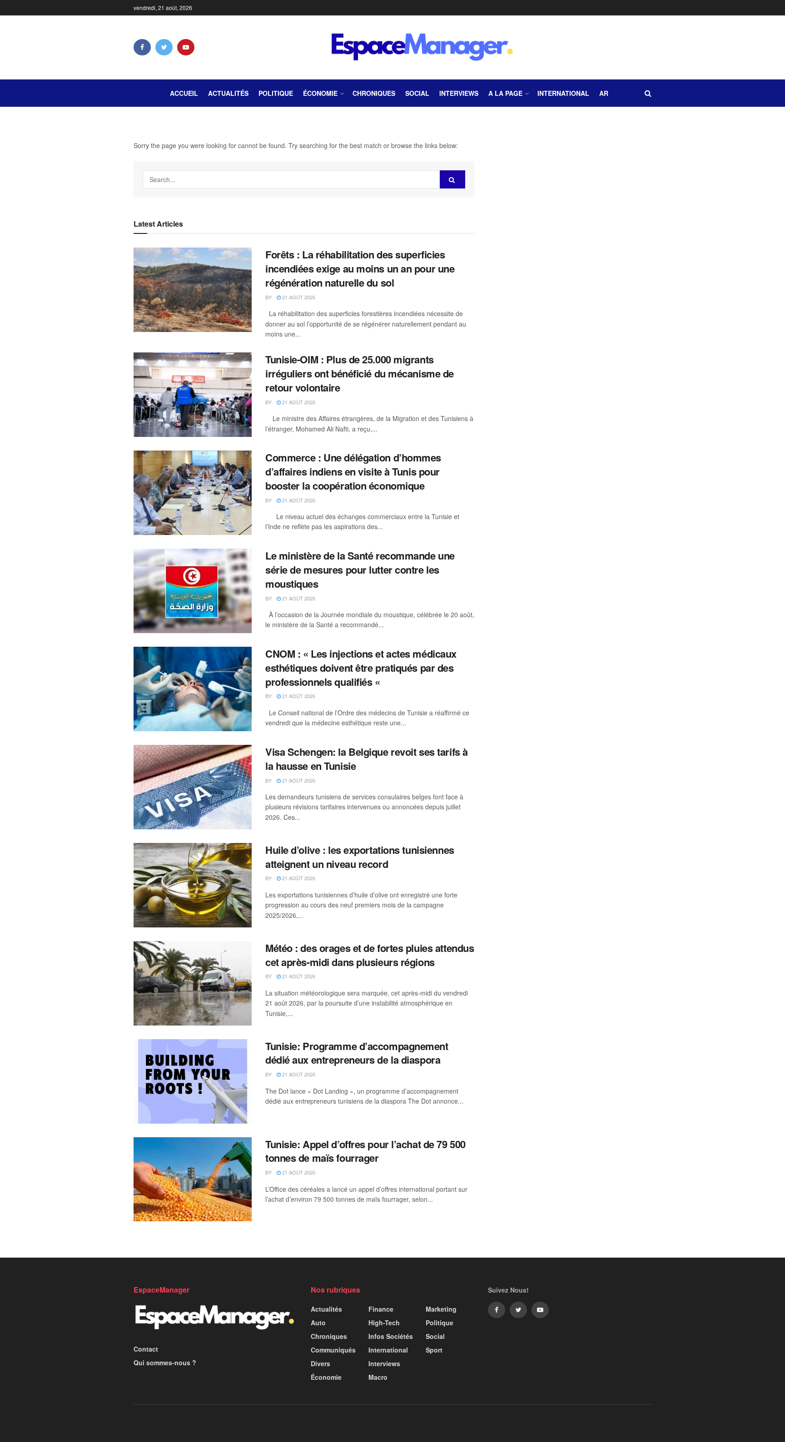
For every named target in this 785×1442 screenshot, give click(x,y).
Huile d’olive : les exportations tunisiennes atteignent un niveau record (359, 856)
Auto (318, 1322)
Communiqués (333, 1349)
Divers (320, 1363)
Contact (146, 1348)
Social (417, 93)
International (563, 93)
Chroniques (374, 93)
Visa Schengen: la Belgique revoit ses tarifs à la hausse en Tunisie (366, 758)
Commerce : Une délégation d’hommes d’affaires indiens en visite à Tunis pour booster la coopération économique (353, 471)
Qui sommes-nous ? (165, 1362)
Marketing (441, 1308)
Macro (378, 1377)
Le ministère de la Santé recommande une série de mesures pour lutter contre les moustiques (360, 569)
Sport (434, 1349)
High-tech (384, 1322)
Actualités (228, 93)
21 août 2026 (298, 297)
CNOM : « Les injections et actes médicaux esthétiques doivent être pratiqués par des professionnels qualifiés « (361, 667)
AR (603, 93)
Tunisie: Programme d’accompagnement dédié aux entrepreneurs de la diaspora (356, 1053)
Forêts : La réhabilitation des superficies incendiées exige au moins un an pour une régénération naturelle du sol (359, 268)
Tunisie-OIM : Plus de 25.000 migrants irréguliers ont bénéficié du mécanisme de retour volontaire (359, 373)
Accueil (184, 93)
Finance (380, 1308)
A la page (505, 93)
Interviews (458, 93)
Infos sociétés (390, 1336)
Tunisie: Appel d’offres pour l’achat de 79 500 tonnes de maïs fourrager (365, 1151)
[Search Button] (452, 179)
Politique (275, 93)
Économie (320, 93)
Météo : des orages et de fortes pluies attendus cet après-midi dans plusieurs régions (369, 955)
